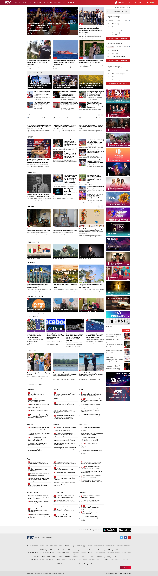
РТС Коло (94, 557)
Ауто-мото (93, 550)
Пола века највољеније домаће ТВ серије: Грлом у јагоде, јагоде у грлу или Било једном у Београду (64, 126)
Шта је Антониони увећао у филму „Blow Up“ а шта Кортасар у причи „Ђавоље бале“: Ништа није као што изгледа (39, 126)
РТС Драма (69, 557)
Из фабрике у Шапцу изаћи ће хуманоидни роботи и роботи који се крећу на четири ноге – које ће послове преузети (91, 518)
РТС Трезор (101, 557)
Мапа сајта (125, 568)
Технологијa (83, 492)
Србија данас (53, 545)
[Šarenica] (118, 273)
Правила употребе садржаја (49, 573)
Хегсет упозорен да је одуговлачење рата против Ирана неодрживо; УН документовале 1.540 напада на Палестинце (95, 104)
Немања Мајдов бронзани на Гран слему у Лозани (114, 351)
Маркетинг (70, 564)
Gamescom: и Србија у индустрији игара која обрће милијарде (34, 335)
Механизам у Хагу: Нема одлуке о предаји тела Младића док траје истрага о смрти (65, 448)
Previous (106, 20)
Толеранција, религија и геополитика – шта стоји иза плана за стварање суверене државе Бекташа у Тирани (65, 417)
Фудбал (29, 459)
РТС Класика (85, 557)
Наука (97, 552)
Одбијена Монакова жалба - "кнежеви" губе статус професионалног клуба (65, 468)
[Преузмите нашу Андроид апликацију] (110, 530)
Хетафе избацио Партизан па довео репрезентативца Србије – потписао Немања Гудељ (38, 479)
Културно (32, 206)
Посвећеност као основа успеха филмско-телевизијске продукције (63, 309)
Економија (83, 424)
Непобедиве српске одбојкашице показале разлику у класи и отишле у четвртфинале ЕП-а (51, 24)
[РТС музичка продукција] (118, 379)
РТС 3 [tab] (125, 20)
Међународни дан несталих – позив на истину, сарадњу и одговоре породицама (42, 103)
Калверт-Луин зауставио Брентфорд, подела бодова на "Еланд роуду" (39, 474)
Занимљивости (32, 492)
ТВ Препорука (34, 242)
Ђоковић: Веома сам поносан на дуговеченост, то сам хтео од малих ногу (91, 480)
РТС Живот (77, 557)
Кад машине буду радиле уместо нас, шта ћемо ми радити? (64, 86)
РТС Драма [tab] (111, 46)
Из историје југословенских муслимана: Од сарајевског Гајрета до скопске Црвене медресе (91, 126)
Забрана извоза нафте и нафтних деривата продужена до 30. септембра (92, 433)
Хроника (30, 424)
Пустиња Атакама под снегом (95, 186)
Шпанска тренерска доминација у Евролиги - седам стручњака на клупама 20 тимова (64, 478)
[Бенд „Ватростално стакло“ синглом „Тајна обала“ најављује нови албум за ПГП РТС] (82, 196)
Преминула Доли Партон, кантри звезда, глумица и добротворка (64, 515)
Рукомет (71, 550)
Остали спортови (103, 550)
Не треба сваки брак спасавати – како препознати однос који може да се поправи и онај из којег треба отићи (70, 178)
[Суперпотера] (118, 110)
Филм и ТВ (90, 552)
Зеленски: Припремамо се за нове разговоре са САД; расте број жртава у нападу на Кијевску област (69, 104)
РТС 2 (43, 557)
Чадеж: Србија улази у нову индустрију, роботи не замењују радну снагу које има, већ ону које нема (90, 439)
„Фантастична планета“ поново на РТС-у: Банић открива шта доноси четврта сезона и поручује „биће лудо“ (95, 177)
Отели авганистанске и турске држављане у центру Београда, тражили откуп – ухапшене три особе (38, 439)
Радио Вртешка (115, 559)
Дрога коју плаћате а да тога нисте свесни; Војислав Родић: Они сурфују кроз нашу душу (39, 85)
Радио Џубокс (105, 559)
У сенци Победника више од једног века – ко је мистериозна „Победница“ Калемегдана (38, 510)
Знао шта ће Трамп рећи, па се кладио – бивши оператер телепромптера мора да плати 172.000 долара (38, 497)
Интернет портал (96, 564)
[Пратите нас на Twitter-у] (121, 537)
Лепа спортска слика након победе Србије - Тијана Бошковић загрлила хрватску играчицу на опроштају (38, 160)
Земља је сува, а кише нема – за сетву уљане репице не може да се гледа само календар (91, 85)
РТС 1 (38, 557)
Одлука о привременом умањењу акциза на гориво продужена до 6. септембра (90, 429)
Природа (102, 552)
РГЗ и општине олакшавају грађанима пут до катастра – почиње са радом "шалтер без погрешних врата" (65, 429)
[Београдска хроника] (118, 184)
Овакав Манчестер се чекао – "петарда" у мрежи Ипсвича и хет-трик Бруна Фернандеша (70, 154)
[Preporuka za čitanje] (118, 303)
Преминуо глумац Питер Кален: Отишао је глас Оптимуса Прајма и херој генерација (64, 502)
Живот (36, 552)
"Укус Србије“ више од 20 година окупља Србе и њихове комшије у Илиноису (114, 359)
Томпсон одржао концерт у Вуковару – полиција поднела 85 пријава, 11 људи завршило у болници (65, 394)
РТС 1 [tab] (111, 20)
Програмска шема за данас (118, 38)
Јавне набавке (78, 564)
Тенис (81, 459)
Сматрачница (120, 545)
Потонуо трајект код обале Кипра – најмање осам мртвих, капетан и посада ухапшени (64, 62)
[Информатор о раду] (118, 394)
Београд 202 (71, 559)
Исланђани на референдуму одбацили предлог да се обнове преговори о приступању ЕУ (91, 410)
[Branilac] (118, 125)
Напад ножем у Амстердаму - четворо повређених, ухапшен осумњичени (90, 405)
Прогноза (110, 12)
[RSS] (147, 2)
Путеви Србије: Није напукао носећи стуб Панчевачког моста (65, 444)
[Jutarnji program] (118, 155)
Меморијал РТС (113, 550)
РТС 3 (48, 557)
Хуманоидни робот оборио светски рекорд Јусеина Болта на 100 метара (95, 335)
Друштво (56, 424)
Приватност (30, 573)
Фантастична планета (59, 257)
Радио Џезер (124, 559)
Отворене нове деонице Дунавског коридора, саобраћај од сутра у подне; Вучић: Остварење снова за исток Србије (90, 29)
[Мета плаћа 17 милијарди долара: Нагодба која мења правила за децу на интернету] (55, 325)
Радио (49, 2)
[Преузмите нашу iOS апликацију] (125, 530)
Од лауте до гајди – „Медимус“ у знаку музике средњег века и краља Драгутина (38, 229)
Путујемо (66, 552)
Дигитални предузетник (113, 552)
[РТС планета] (122, 2)
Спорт (24, 2)
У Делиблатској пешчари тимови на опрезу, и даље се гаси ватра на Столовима (38, 62)
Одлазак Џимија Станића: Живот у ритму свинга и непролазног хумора (38, 195)
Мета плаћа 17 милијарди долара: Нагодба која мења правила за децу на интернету (55, 336)
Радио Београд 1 (39, 559)
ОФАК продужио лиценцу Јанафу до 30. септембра (64, 399)
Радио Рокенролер (94, 559)
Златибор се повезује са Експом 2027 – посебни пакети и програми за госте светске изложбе (90, 286)
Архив (79, 561)
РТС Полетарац (119, 557)
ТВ (44, 2)
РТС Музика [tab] (125, 46)
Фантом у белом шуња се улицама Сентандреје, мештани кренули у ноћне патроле (64, 411)
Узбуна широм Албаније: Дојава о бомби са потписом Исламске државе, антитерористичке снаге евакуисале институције (64, 405)
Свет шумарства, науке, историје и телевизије (36, 309)
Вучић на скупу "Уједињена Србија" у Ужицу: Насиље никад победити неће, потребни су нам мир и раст (38, 416)
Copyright (37, 573)
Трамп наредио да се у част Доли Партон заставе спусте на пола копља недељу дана (64, 510)
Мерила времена (84, 545)
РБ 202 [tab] (127, 70)
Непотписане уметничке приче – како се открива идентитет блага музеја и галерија (65, 229)
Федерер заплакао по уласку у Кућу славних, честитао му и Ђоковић (91, 61)
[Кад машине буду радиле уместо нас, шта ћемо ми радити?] (65, 82)
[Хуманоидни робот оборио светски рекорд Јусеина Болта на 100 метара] (95, 325)
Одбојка (65, 550)
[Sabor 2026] (118, 214)
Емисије (57, 2)
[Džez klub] (118, 229)
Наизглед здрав (81, 554)
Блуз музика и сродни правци (88, 310)
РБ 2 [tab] (115, 70)
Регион (55, 390)
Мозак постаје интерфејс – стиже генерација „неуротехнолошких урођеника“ (70, 191)
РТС (64, 2)
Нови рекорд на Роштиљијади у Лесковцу (39, 506)
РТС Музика (110, 557)
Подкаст (127, 545)
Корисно (32, 262)
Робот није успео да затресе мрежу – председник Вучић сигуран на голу (38, 502)
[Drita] (118, 288)
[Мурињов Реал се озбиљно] (82, 162)
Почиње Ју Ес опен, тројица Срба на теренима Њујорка (91, 471)
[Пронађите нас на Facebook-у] (125, 537)
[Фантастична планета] (118, 140)
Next (129, 20)
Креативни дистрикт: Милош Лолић (90, 257)
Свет (81, 390)
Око (29, 115)
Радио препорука (35, 296)
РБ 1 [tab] (109, 70)
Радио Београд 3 (61, 559)
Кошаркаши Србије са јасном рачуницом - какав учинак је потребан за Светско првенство (65, 484)
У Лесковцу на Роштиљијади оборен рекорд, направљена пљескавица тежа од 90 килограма (39, 516)
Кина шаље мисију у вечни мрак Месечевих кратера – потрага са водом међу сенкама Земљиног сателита (74, 337)
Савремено (33, 317)
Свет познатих (58, 492)
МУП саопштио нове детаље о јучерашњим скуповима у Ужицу (39, 433)
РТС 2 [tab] (118, 20)
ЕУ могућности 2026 (79, 547)
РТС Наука (62, 557)
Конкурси (86, 564)
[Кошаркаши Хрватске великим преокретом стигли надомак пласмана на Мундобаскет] (82, 152)
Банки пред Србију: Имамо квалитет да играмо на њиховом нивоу (64, 473)
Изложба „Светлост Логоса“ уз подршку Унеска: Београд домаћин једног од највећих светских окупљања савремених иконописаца (91, 231)
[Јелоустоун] (118, 259)
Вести (17, 2)
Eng (140, 2)
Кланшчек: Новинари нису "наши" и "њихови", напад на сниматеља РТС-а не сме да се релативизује (38, 406)
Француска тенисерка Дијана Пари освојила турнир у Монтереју (91, 476)
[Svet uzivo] (118, 169)
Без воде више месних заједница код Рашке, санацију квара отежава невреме (64, 439)
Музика (52, 552)
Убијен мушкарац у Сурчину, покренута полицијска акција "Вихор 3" (38, 449)
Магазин (37, 2)
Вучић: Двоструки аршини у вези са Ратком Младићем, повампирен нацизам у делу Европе (42, 93)
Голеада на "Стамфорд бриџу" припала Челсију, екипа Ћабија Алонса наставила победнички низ (38, 485)
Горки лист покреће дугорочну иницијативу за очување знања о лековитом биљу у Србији (65, 286)
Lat (135, 2)
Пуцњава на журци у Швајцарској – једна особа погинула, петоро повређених (92, 415)
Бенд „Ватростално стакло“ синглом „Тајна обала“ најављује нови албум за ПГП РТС (95, 196)
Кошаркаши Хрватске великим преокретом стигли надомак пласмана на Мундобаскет (95, 152)
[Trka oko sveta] (118, 96)
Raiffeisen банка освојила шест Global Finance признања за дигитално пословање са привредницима (39, 286)
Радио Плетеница (82, 559)
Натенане (32, 351)
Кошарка (56, 459)
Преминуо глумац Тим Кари (61, 506)
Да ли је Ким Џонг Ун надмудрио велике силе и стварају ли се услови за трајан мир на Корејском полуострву (91, 374)
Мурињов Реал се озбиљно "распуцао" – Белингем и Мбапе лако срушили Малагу (95, 161)
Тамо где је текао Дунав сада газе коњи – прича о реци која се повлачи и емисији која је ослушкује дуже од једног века (65, 374)
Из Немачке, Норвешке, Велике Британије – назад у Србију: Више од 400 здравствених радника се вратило (64, 434)
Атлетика (86, 550)
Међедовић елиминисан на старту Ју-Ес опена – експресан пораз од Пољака (70, 142)
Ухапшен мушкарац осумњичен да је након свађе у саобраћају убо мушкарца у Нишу (39, 429)
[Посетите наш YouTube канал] (129, 537)
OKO (30, 2)
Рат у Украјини (94, 545)
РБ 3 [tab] (121, 70)
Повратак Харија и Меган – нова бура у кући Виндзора (39, 373)
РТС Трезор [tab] (118, 46)
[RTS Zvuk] (118, 244)
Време (102, 545)
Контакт (63, 564)
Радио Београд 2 (50, 559)
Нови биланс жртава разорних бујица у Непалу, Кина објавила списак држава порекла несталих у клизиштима (95, 93)
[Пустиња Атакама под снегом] (82, 189)
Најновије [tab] (109, 326)
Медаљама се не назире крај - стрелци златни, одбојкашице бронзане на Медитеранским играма (95, 142)
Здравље (83, 552)
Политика (30, 390)
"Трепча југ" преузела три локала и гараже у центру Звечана (38, 411)
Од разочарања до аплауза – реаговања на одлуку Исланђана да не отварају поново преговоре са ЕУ (68, 93)
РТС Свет (54, 557)
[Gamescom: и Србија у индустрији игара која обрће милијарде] (36, 325)
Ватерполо (79, 550)
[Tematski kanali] (118, 318)
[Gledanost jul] (118, 199)
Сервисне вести (109, 545)
